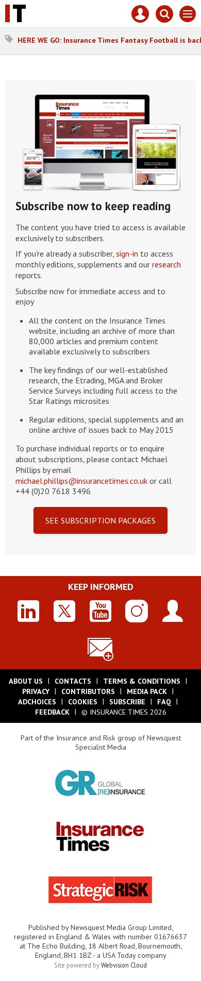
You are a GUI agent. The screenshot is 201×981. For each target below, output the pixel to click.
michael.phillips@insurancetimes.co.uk (81, 481)
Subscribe (127, 701)
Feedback (52, 712)
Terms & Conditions (141, 681)
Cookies (82, 701)
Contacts (73, 681)
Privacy (35, 691)
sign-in (127, 253)
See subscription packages (100, 520)
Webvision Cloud (124, 965)
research (166, 264)
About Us (26, 681)
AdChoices (37, 701)
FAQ (164, 701)
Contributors (88, 691)
